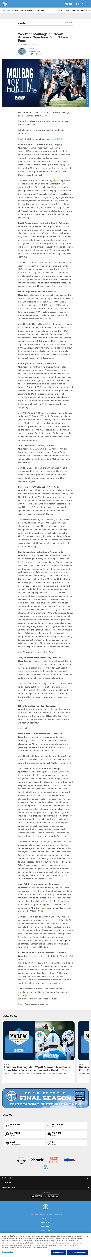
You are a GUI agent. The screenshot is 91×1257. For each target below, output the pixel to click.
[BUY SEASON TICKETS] (45, 1098)
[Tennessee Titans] (45, 1207)
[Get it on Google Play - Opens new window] (53, 1197)
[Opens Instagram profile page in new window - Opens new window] (36, 54)
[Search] (83, 3)
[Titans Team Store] (45, 1168)
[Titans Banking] (38, 1160)
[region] (45, 1245)
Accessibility (45, 1226)
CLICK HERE (58, 139)
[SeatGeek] (53, 1160)
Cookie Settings (8, 1252)
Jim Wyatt (31, 49)
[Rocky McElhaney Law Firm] (69, 1160)
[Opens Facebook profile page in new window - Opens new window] (29, 54)
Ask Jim (22, 23)
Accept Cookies (58, 1252)
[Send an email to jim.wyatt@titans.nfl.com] (40, 54)
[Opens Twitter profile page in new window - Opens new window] (32, 54)
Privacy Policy (45, 1218)
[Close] (87, 1236)
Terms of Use (45, 1222)
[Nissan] (21, 1160)
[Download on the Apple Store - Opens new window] (37, 1197)
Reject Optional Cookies (77, 1252)
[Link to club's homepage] (5, 3)
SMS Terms (45, 1230)
